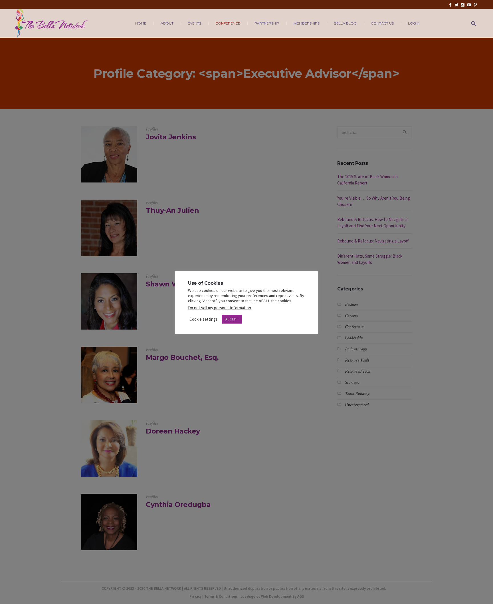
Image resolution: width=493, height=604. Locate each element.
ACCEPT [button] (231, 319)
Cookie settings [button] (203, 319)
